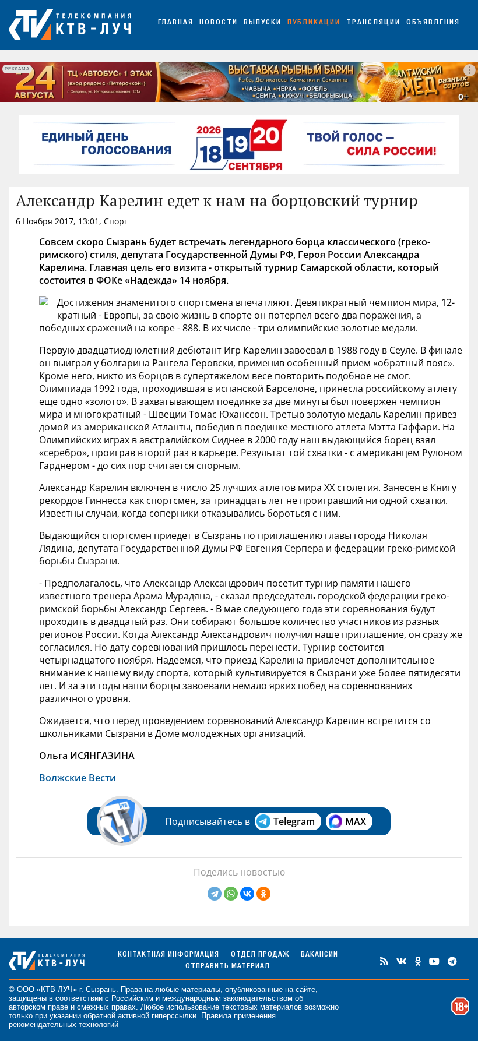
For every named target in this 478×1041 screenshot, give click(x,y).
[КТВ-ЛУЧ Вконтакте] (401, 961)
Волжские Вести (77, 777)
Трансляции (373, 23)
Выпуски (263, 23)
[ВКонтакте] (247, 894)
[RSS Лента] (384, 961)
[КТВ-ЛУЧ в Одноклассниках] (418, 961)
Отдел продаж (260, 955)
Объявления (433, 23)
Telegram (294, 821)
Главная (176, 23)
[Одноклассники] (263, 894)
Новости (218, 23)
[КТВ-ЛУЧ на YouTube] (434, 961)
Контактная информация (168, 955)
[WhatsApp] (231, 894)
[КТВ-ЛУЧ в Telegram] (452, 961)
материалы (200, 989)
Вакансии (319, 955)
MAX (355, 821)
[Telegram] (215, 894)
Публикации (313, 23)
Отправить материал (227, 967)
